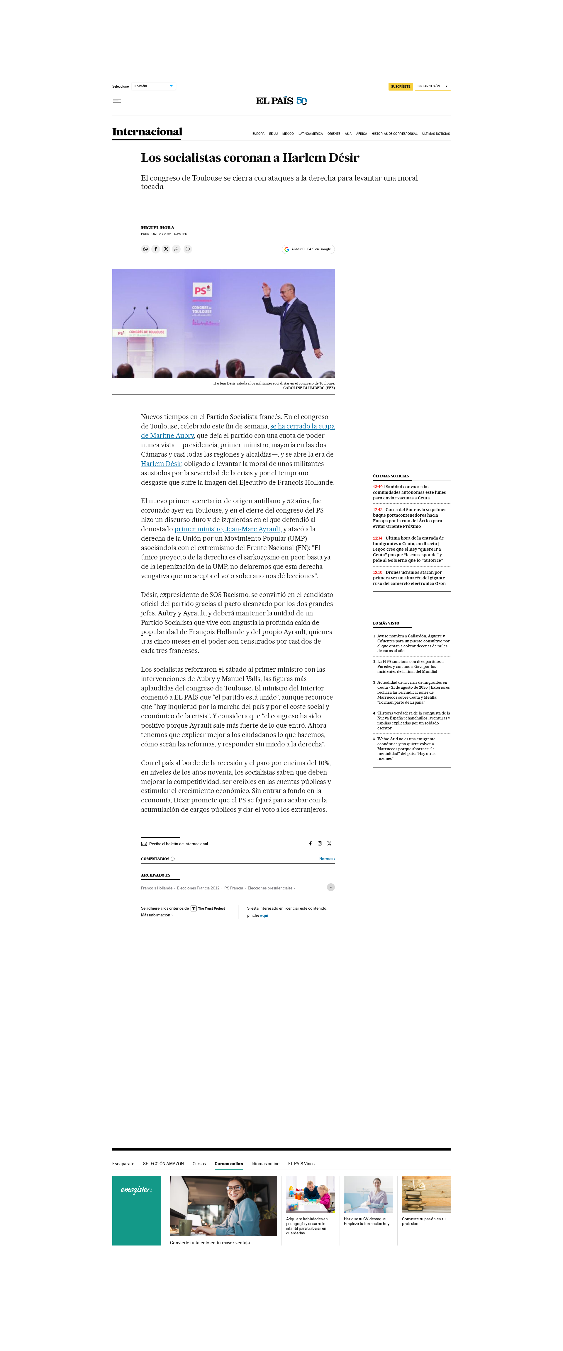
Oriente (334, 134)
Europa (258, 134)
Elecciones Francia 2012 (198, 888)
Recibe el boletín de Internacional (178, 843)
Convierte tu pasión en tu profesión (424, 1221)
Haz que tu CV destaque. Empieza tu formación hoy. (367, 1221)
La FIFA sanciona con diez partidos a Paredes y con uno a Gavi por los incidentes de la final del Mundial (410, 666)
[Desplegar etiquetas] (331, 887)
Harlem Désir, (162, 464)
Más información (155, 915)
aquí (264, 915)
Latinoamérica (311, 134)
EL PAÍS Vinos (301, 1163)
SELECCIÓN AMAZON (163, 1163)
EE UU (273, 134)
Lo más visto (386, 623)
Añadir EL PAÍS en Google (311, 249)
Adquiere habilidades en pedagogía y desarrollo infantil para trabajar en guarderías (307, 1226)
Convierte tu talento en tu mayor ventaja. (210, 1242)
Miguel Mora (157, 227)
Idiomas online (265, 1163)
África (361, 134)
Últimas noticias (436, 134)
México (288, 134)
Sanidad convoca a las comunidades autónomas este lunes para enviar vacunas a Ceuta (409, 492)
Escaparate (123, 1163)
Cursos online (229, 1163)
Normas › (327, 859)
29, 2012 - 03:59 (170, 234)
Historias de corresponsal (395, 134)
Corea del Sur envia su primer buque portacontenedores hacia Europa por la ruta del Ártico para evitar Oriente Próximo (409, 518)
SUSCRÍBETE (401, 86)
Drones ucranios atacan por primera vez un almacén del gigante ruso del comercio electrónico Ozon (409, 578)
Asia (348, 134)
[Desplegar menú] (117, 101)
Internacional (147, 132)
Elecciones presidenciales (270, 888)
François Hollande (156, 888)
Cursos (199, 1163)
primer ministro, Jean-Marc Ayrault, (228, 529)
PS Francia (233, 888)
